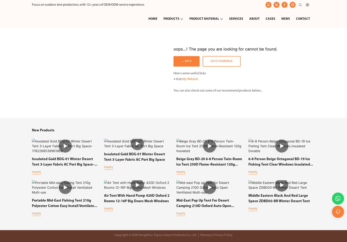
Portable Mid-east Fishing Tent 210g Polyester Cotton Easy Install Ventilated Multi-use (64, 204)
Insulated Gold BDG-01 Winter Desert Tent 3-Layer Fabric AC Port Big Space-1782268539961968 (63, 163)
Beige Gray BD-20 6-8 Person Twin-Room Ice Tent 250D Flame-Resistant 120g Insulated (209, 163)
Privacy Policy (223, 235)
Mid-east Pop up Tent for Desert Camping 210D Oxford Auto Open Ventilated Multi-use (203, 204)
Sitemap (205, 235)
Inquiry (36, 171)
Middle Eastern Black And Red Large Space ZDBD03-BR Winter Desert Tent (279, 198)
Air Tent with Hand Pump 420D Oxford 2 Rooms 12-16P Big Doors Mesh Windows (136, 198)
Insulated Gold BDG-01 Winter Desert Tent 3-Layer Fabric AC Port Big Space (134, 157)
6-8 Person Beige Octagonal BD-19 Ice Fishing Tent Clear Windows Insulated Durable (279, 163)
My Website (190, 79)
